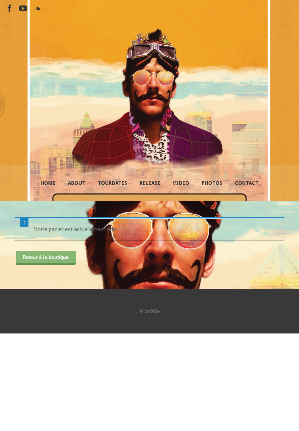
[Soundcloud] (36, 8)
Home (47, 183)
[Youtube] (23, 8)
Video (181, 183)
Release (150, 183)
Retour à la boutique (46, 257)
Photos (212, 183)
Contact (247, 183)
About (76, 183)
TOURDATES (112, 183)
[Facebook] (9, 8)
